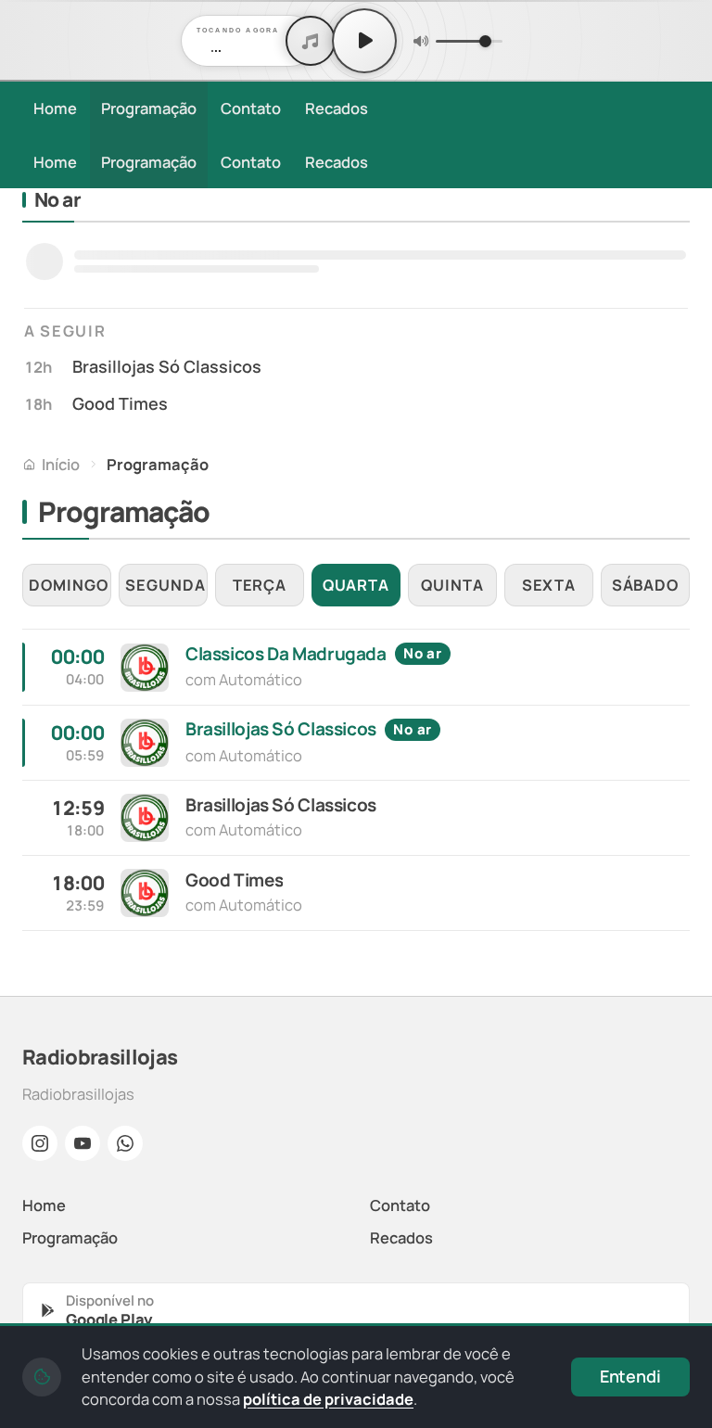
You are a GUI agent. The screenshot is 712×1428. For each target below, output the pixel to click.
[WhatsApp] (125, 1143)
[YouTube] (82, 1143)
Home (55, 108)
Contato (251, 108)
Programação (149, 108)
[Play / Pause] (364, 40)
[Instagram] (39, 1143)
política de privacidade (328, 1398)
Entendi (630, 1376)
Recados (336, 108)
